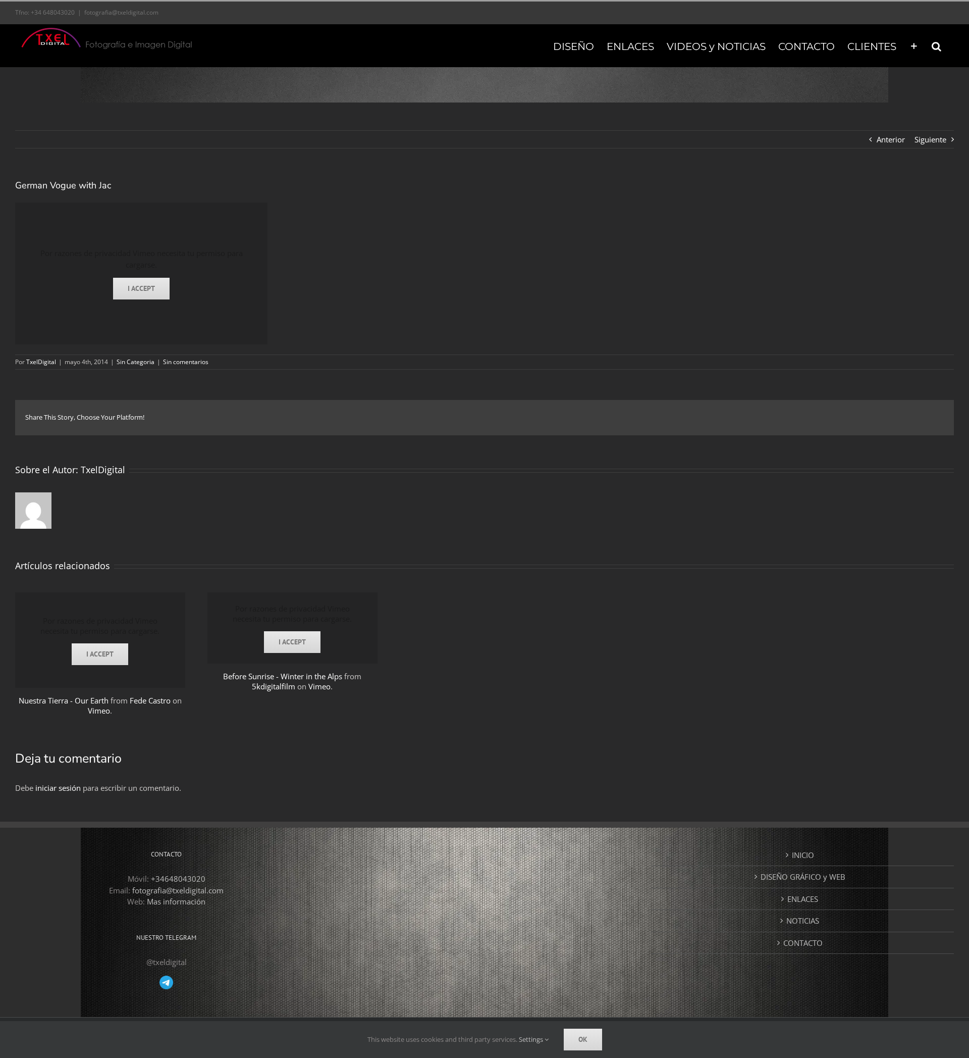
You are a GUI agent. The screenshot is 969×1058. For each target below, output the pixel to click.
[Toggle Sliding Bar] (914, 45)
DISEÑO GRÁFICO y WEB (803, 877)
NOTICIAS (802, 921)
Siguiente (930, 139)
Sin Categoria (135, 362)
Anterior (891, 139)
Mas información (176, 901)
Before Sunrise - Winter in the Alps (282, 676)
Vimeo (99, 711)
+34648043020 (178, 879)
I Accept (141, 288)
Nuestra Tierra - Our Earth (64, 700)
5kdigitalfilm (273, 686)
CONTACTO (803, 943)
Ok (582, 1039)
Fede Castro (150, 700)
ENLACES (802, 899)
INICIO (803, 855)
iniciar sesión (59, 788)
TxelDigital (41, 362)
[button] (936, 45)
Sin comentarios (185, 362)
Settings (532, 1039)
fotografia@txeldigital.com (121, 12)
